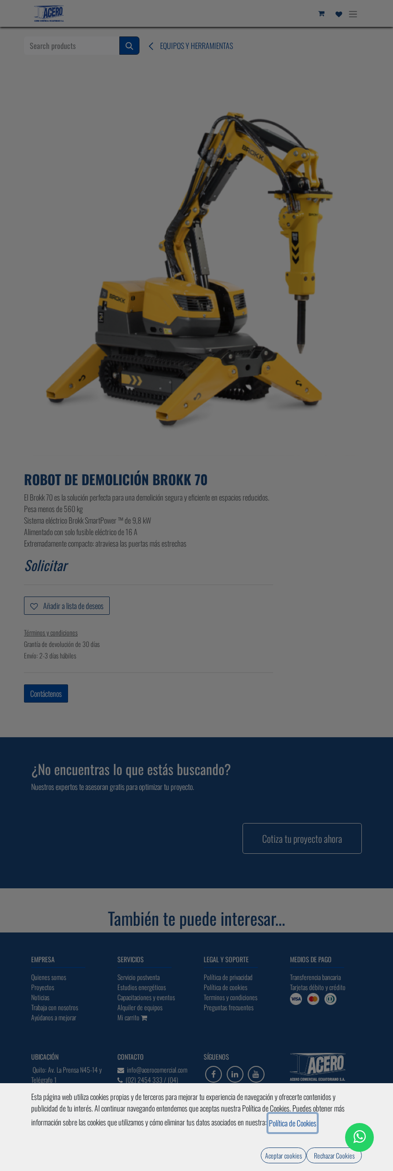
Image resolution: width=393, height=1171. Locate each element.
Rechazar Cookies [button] (334, 1155)
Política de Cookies (292, 1123)
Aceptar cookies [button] (283, 1155)
